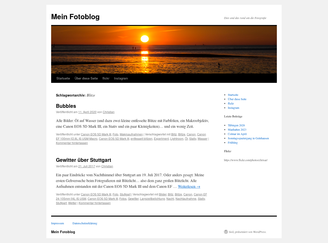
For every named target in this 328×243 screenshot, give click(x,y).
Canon (191, 134)
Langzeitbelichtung (152, 198)
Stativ (192, 138)
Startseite (63, 78)
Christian (109, 112)
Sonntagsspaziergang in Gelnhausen (248, 138)
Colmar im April (237, 134)
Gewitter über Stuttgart (83, 159)
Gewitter (133, 198)
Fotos (123, 198)
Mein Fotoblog (75, 16)
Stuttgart (125, 194)
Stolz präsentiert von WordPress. (248, 232)
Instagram (121, 78)
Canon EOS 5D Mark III (96, 134)
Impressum (57, 223)
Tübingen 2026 (236, 125)
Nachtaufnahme (186, 198)
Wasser (202, 138)
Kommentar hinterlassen (72, 143)
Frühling (233, 142)
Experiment (161, 138)
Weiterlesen (189, 186)
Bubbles (66, 105)
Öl (186, 138)
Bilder (162, 194)
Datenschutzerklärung (85, 223)
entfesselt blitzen (141, 138)
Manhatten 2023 (237, 129)
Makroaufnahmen (131, 134)
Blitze (181, 134)
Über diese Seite (86, 78)
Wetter (72, 203)
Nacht (170, 198)
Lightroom (176, 138)
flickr (106, 78)
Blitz (174, 134)
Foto (115, 134)
